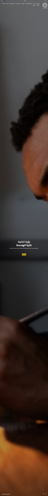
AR (4, 1)
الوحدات (3, 3)
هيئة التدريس (11, 3)
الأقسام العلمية (29, 3)
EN (2, 1)
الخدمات (7, 3)
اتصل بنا (34, 5)
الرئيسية (37, 3)
